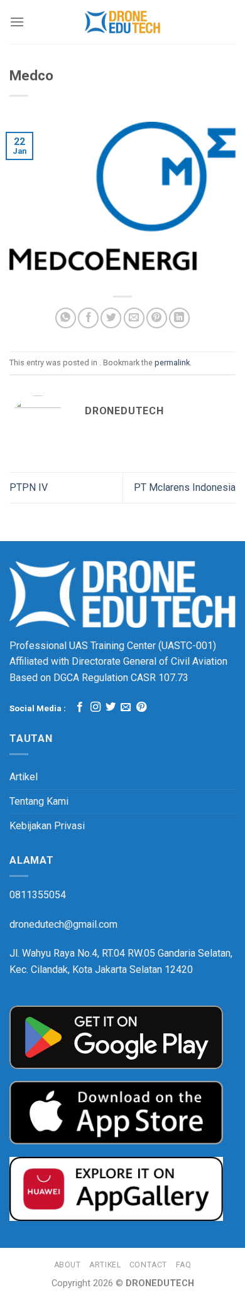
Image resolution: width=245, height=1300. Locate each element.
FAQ (184, 1264)
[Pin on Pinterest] (156, 318)
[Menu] (16, 21)
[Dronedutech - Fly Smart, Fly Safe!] (123, 22)
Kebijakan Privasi (47, 826)
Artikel (23, 777)
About (67, 1264)
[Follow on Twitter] (111, 707)
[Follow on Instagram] (95, 707)
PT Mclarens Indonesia (185, 487)
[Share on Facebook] (88, 318)
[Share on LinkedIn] (179, 318)
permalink (172, 362)
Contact (148, 1264)
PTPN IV (28, 487)
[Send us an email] (126, 707)
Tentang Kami (38, 801)
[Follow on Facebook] (80, 707)
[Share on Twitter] (111, 318)
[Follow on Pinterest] (141, 707)
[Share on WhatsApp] (65, 318)
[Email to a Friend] (134, 318)
